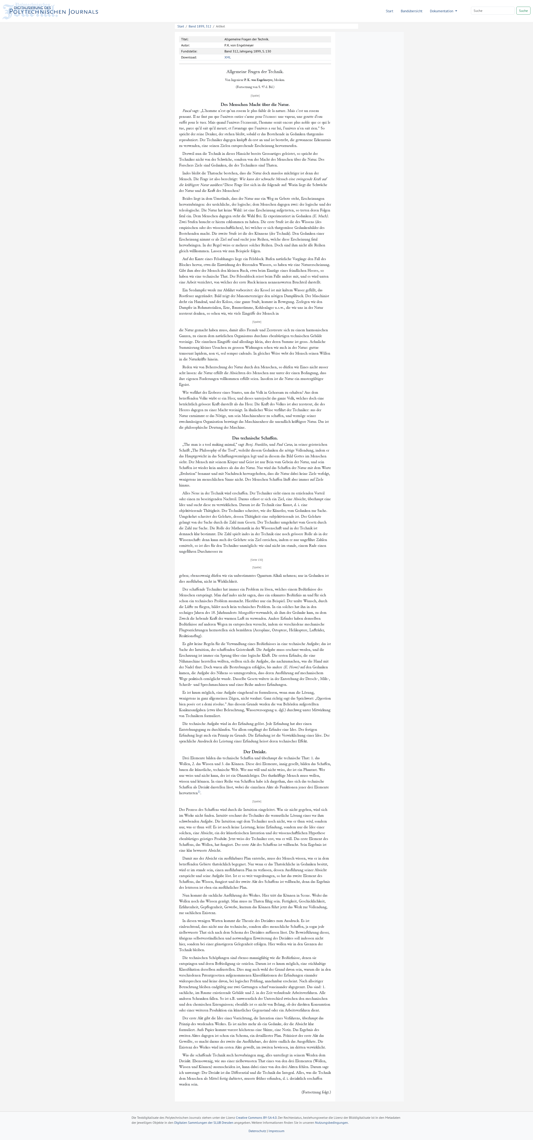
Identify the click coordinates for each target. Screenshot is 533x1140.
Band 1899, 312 (200, 26)
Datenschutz (257, 1131)
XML (227, 57)
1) (199, 791)
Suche (523, 11)
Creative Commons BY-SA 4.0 (256, 1117)
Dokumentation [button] (442, 11)
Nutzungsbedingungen (331, 1122)
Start (389, 11)
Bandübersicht (411, 11)
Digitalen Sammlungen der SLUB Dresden (203, 1122)
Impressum (276, 1131)
